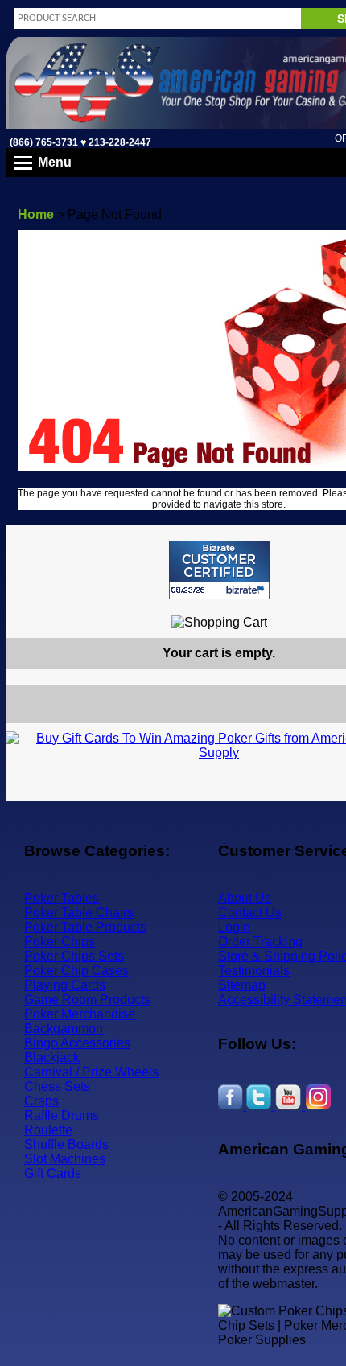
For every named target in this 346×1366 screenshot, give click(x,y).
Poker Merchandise (79, 1014)
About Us (244, 898)
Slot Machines (64, 1159)
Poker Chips (59, 941)
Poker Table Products (85, 927)
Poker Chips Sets (74, 956)
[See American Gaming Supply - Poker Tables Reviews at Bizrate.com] (219, 570)
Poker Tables (61, 898)
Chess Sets (57, 1086)
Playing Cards (64, 985)
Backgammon (63, 1028)
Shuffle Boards (66, 1144)
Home (36, 214)
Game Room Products (87, 999)
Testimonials (254, 970)
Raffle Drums (61, 1115)
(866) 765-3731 (44, 142)
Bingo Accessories (77, 1043)
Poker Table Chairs (79, 913)
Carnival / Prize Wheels (91, 1072)
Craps (41, 1101)
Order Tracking (260, 941)
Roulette (48, 1130)
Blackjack (52, 1057)
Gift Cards (52, 1173)
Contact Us (250, 913)
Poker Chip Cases (76, 970)
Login (234, 927)
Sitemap (242, 985)
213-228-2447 (118, 142)
